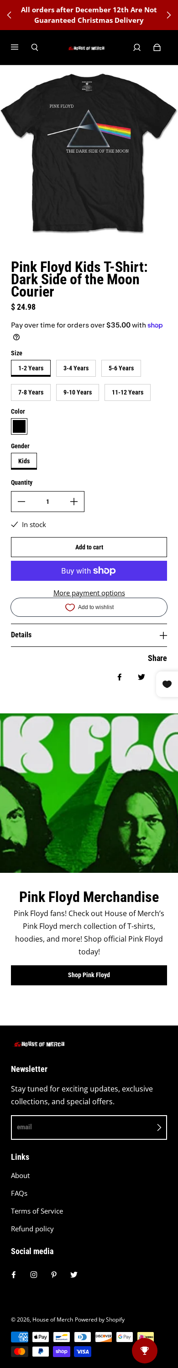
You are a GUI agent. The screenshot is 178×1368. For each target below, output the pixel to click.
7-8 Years (30, 392)
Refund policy (32, 1229)
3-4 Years (76, 368)
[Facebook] (14, 1275)
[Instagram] (34, 1275)
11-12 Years (127, 392)
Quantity (21, 482)
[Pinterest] (54, 1275)
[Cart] (157, 47)
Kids (24, 461)
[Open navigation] (21, 47)
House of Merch (52, 1319)
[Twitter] (74, 1275)
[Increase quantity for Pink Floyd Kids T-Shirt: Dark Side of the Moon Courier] (74, 502)
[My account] (137, 47)
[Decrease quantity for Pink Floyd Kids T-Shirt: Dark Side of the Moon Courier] (21, 502)
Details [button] (21, 634)
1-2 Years (30, 368)
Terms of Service (37, 1211)
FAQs (19, 1193)
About (20, 1175)
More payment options (89, 593)
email (24, 1127)
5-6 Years (121, 368)
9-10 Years (77, 392)
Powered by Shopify (100, 1319)
